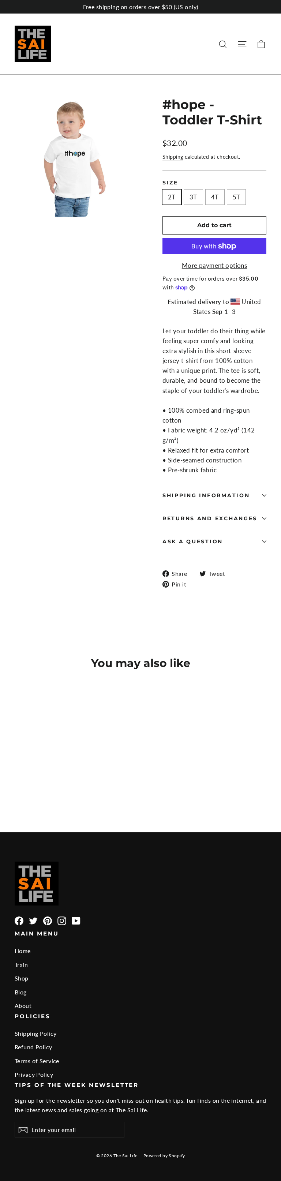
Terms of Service (37, 1060)
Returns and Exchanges (209, 518)
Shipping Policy (35, 1033)
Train (21, 964)
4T (215, 197)
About (23, 1005)
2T (172, 197)
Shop (22, 978)
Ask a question (192, 541)
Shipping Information (206, 495)
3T (193, 197)
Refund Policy (33, 1046)
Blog (21, 992)
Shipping (172, 157)
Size (170, 182)
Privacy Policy (34, 1074)
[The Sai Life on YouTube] (76, 920)
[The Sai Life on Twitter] (33, 920)
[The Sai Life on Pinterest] (47, 920)
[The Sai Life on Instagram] (61, 920)
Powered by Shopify (164, 1155)
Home (23, 950)
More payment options (214, 265)
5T (236, 197)
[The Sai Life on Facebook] (19, 920)
